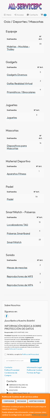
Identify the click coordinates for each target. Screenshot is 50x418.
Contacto (33, 14)
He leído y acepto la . (23, 354)
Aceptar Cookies (36, 401)
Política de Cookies (39, 415)
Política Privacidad (11, 370)
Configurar (8, 401)
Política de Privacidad (15, 349)
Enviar (35, 360)
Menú (8, 14)
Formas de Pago (33, 373)
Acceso (20, 14)
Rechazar (21, 401)
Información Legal (34, 367)
